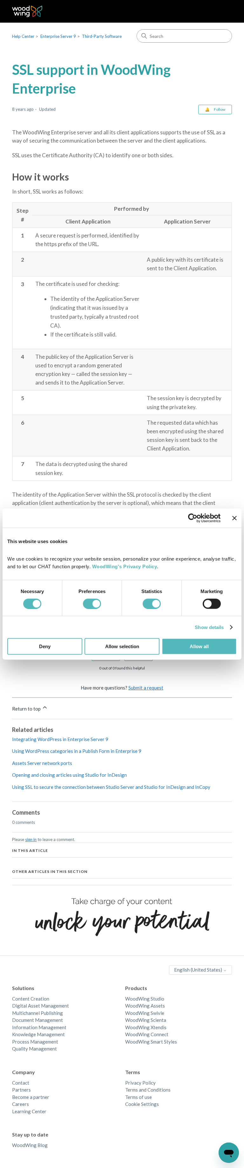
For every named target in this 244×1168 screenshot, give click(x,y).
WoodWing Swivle (144, 1013)
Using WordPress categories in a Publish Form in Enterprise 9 (76, 751)
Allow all (199, 646)
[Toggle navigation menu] (220, 11)
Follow (219, 109)
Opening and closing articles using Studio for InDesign (69, 775)
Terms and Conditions (148, 1090)
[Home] (27, 11)
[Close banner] (234, 518)
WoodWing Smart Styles (151, 1041)
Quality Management (34, 1048)
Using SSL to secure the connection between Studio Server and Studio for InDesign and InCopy (111, 787)
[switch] (92, 603)
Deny (45, 646)
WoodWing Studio (144, 999)
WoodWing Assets (145, 1006)
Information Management (39, 1027)
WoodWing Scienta (145, 1020)
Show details (209, 627)
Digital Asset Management (40, 1006)
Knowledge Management (38, 1034)
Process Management (35, 1041)
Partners (21, 1090)
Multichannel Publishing (37, 1013)
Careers (20, 1104)
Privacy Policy (140, 1083)
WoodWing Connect (146, 1034)
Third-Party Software (102, 36)
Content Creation (30, 999)
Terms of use (138, 1097)
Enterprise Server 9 (58, 36)
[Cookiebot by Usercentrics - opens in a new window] (192, 518)
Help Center (23, 36)
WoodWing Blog (30, 1145)
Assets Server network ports (42, 763)
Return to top (27, 708)
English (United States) (198, 970)
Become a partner (30, 1097)
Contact (20, 1083)
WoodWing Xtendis (145, 1027)
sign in (31, 839)
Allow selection (122, 646)
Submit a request (145, 687)
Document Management (37, 1020)
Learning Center (29, 1111)
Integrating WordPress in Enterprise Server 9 (60, 739)
